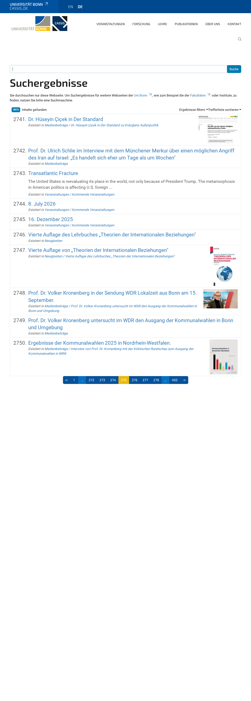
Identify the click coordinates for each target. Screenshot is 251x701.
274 (113, 380)
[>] (184, 380)
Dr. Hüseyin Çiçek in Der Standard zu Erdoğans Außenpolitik (114, 125)
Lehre (162, 24)
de (80, 6)
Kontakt (234, 24)
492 (175, 380)
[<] (67, 380)
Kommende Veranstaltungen (93, 194)
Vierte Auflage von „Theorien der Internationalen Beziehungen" (98, 250)
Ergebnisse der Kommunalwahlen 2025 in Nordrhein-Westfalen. (99, 343)
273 (102, 380)
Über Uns (212, 24)
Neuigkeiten (53, 241)
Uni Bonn (140, 95)
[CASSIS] (38, 23)
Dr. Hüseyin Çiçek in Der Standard (65, 119)
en (70, 6)
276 (134, 380)
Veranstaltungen (110, 24)
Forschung (141, 24)
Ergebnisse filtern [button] (192, 110)
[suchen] (238, 41)
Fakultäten (198, 95)
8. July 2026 (42, 204)
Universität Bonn (26, 4)
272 (91, 380)
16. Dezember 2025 (50, 219)
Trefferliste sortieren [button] (223, 110)
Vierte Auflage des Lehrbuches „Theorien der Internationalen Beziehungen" (112, 235)
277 (145, 380)
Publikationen (186, 24)
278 (156, 380)
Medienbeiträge (56, 125)
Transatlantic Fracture (53, 173)
